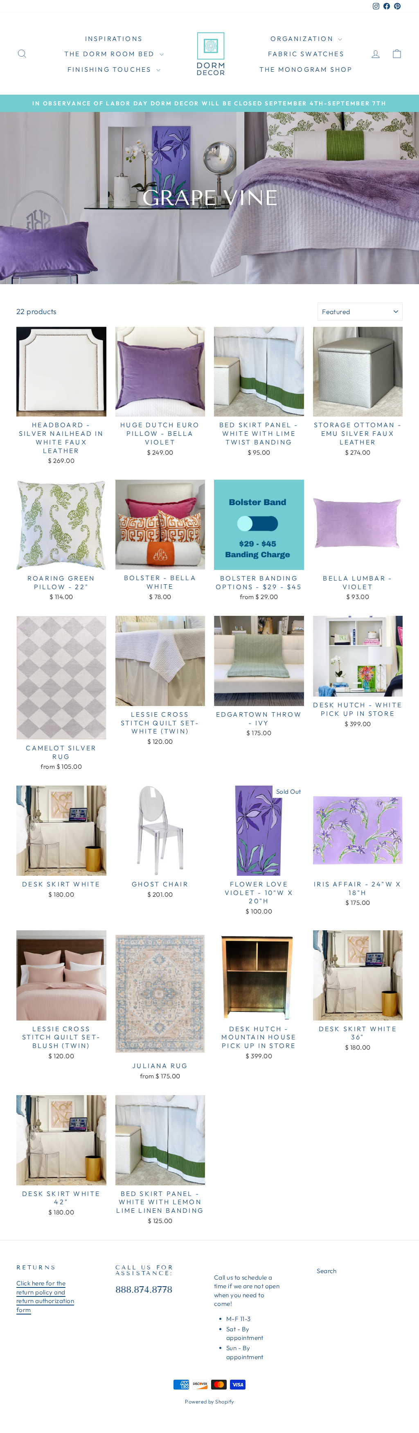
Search (327, 1271)
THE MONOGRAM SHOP (306, 69)
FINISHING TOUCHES (111, 69)
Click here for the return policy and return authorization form (45, 1296)
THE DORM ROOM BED (111, 54)
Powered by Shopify (209, 1401)
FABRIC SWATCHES (306, 54)
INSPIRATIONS (114, 38)
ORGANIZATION (303, 38)
